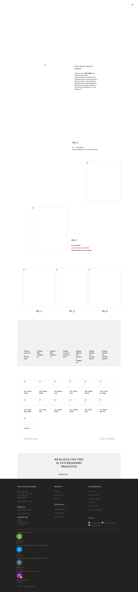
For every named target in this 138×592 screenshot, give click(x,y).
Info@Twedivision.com (24, 501)
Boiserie (57, 491)
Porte (56, 499)
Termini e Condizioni (95, 510)
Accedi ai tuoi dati (95, 499)
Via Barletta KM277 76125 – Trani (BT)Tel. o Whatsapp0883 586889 (25, 494)
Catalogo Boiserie (60, 509)
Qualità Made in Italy (24, 510)
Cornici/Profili (58, 495)
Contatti (91, 502)
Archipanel (92, 491)
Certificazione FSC (23, 513)
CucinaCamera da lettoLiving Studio (22, 522)
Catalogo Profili (59, 516)
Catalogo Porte (59, 513)
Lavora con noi (93, 495)
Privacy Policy (93, 506)
